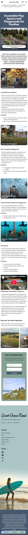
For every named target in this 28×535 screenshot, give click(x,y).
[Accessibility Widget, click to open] (2, 532)
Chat (22, 532)
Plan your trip (7, 5)
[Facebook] (2, 452)
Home (3, 5)
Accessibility (14, 5)
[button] (14, 46)
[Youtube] (2, 455)
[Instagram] (2, 458)
